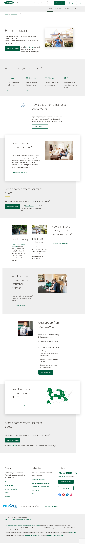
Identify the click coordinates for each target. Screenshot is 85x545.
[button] (80, 3)
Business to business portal (41, 483)
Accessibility (27, 519)
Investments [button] (28, 3)
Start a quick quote (13, 48)
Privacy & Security (18, 519)
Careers (7, 496)
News (7, 492)
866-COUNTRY (67, 473)
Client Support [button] (49, 2)
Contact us (66, 488)
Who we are (8, 482)
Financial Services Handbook (55, 535)
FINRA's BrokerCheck (51, 506)
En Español (35, 490)
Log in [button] (72, 3)
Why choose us (10, 485)
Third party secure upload (40, 487)
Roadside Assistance (38, 479)
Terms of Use (8, 519)
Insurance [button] (19, 3)
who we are (72, 532)
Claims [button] (42, 3)
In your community (11, 489)
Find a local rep (60, 3)
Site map (35, 494)
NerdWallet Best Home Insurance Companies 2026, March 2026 (22, 525)
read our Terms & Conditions (32, 535)
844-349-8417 (29, 47)
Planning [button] (36, 3)
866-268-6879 (62, 476)
